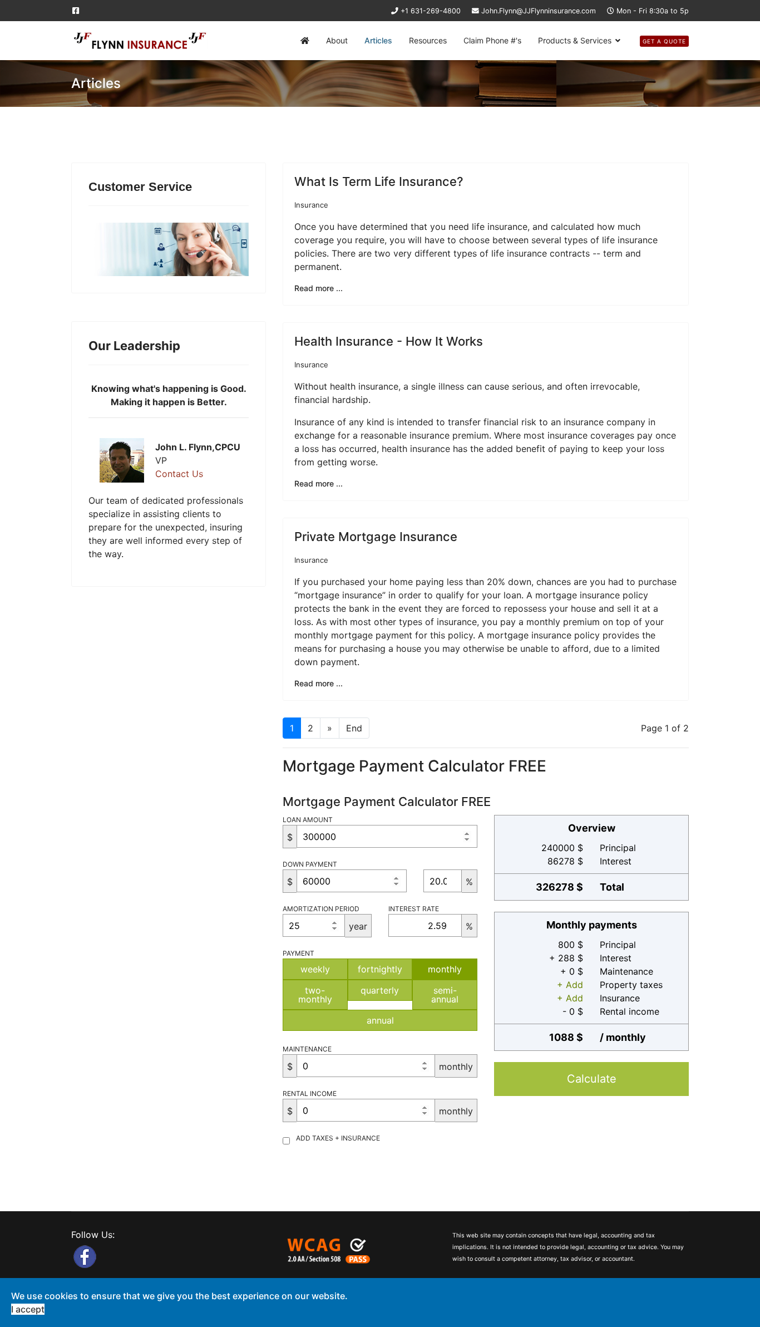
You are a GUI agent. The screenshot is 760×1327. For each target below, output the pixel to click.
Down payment (310, 864)
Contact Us (179, 473)
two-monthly (315, 995)
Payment (298, 953)
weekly (315, 969)
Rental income (310, 1093)
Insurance (311, 204)
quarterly (380, 990)
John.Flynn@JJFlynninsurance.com (538, 11)
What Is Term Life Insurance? (378, 181)
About (337, 40)
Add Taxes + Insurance (338, 1138)
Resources (428, 40)
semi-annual (444, 995)
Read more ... (318, 288)
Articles (378, 40)
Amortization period (321, 909)
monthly (445, 969)
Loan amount (308, 819)
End (354, 728)
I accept (28, 1309)
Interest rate (413, 909)
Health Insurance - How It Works (388, 341)
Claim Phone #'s (492, 40)
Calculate (591, 1078)
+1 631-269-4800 (431, 11)
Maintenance (307, 1049)
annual (380, 1020)
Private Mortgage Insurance (375, 536)
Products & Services (574, 40)
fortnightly (380, 969)
